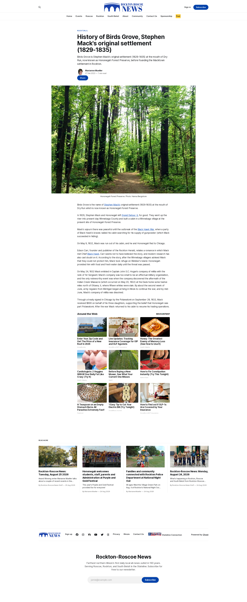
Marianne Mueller (94, 70)
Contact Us (151, 16)
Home (69, 16)
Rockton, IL (82, 31)
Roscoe (89, 16)
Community (137, 16)
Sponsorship (166, 16)
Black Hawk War (146, 229)
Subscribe (201, 7)
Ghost (205, 534)
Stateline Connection (172, 535)
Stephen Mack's (112, 204)
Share (82, 78)
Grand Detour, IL (130, 215)
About (125, 16)
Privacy (116, 534)
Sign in (187, 7)
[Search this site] (39, 7)
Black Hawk (93, 254)
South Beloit (113, 16)
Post (178, 16)
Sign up (68, 534)
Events (79, 16)
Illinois (127, 534)
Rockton (100, 16)
